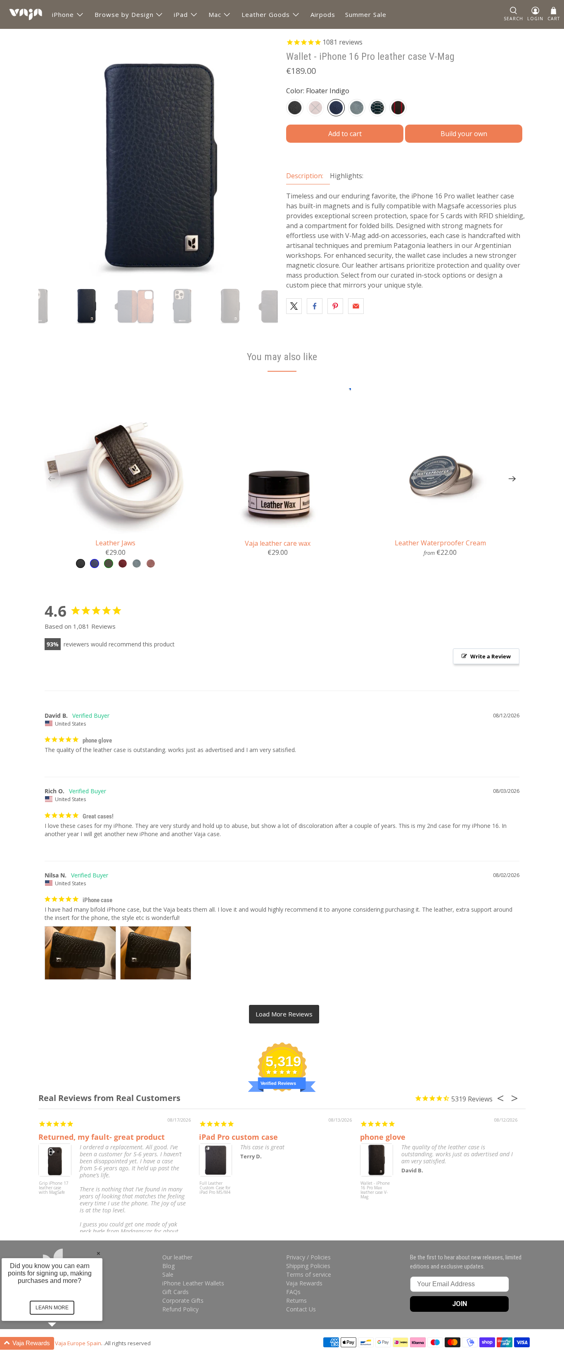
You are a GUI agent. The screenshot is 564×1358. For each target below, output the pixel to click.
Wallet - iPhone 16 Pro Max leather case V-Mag (375, 1190)
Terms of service (308, 1274)
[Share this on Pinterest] (335, 306)
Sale (167, 1274)
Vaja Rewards (304, 1283)
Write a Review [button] (490, 656)
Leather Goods (266, 14)
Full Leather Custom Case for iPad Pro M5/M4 (214, 1188)
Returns (296, 1300)
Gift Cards (175, 1292)
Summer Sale (365, 14)
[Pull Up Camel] (315, 107)
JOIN (459, 1304)
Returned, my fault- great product (101, 1137)
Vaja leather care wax (277, 543)
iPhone (63, 14)
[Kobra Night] (377, 107)
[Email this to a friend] (356, 306)
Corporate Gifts (183, 1300)
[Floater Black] (294, 107)
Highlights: (346, 175)
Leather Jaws (115, 542)
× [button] (98, 1253)
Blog (168, 1266)
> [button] (284, 1014)
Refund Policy (180, 1309)
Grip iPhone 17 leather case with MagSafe (54, 1188)
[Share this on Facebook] (314, 306)
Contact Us (301, 1309)
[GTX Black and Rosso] (398, 107)
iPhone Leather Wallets (193, 1283)
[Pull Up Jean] (356, 107)
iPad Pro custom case (238, 1137)
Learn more (52, 1308)
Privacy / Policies (308, 1257)
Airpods (322, 14)
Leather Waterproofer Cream (440, 542)
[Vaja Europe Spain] (25, 14)
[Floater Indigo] (336, 107)
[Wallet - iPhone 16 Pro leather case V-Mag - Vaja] (158, 156)
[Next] (512, 478)
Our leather (177, 1257)
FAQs (293, 1292)
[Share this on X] (294, 306)
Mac (215, 14)
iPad (181, 14)
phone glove (382, 1137)
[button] (62, 1343)
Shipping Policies (308, 1266)
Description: (304, 175)
